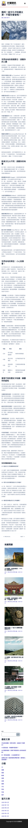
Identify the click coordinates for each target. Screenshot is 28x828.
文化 (2, 17)
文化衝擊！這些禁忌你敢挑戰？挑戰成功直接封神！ (14, 717)
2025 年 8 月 (5, 802)
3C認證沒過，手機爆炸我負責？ (10, 747)
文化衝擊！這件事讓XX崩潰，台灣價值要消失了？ (13, 687)
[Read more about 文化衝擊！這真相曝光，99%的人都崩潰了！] (14, 557)
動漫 (2, 775)
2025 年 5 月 (5, 810)
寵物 (2, 784)
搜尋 (2, 731)
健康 (2, 770)
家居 (2, 781)
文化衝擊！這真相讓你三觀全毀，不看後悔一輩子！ (13, 598)
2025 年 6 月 (5, 808)
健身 (2, 772)
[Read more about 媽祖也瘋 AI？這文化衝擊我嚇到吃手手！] (14, 616)
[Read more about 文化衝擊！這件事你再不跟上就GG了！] (14, 646)
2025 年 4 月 (5, 813)
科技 (2, 792)
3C (2, 767)
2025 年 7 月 (5, 805)
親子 (2, 795)
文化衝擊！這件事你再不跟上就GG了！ (14, 657)
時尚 (2, 789)
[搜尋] (18, 734)
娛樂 (2, 778)
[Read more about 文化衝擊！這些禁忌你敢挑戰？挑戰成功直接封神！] (14, 705)
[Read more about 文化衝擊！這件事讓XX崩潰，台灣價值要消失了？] (14, 675)
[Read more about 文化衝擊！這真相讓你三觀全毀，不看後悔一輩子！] (14, 586)
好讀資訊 (11, 2)
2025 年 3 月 (5, 816)
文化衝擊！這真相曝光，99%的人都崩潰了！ (13, 569)
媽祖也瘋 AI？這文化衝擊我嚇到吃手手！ (13, 628)
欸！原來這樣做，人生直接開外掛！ (11, 755)
